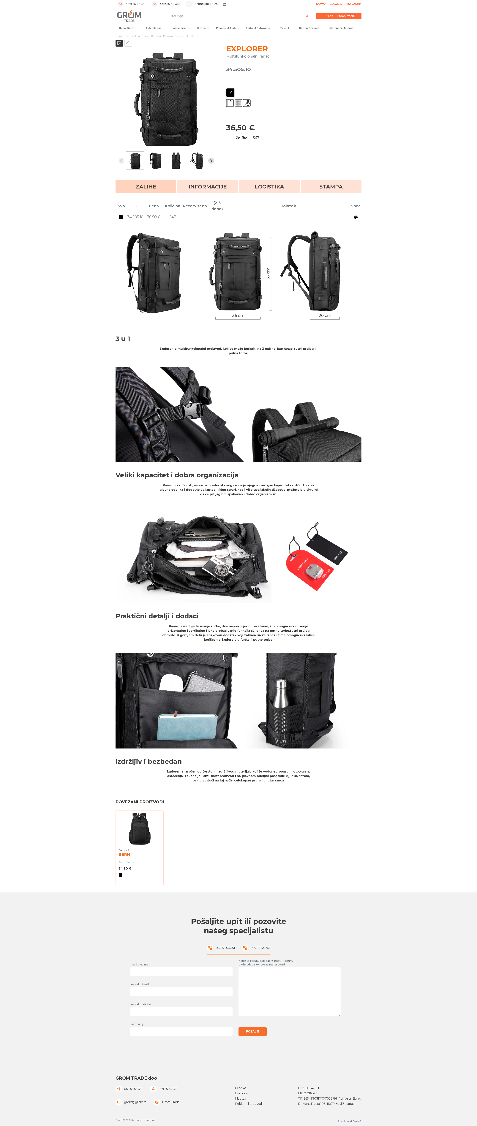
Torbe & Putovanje (258, 27)
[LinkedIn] (224, 4)
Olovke (201, 27)
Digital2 (357, 1121)
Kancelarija (179, 27)
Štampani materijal (341, 27)
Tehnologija (154, 27)
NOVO (321, 4)
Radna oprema (309, 27)
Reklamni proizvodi (249, 1104)
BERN (124, 854)
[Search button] (307, 16)
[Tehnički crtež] (128, 43)
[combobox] (235, 16)
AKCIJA (336, 4)
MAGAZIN (353, 4)
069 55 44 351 (170, 4)
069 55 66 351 (136, 4)
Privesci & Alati (226, 27)
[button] (135, 160)
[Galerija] (119, 43)
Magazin (241, 1098)
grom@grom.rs (206, 4)
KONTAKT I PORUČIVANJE (339, 15)
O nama (241, 1088)
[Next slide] (211, 161)
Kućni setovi (127, 27)
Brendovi (241, 1093)
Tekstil (284, 27)
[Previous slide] (121, 161)
